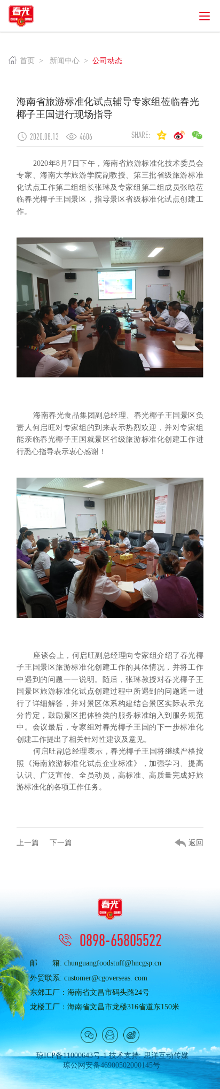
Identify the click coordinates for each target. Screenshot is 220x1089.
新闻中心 (65, 61)
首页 (27, 61)
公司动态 (107, 61)
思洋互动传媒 (166, 1056)
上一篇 (28, 843)
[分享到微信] (89, 1035)
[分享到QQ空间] (161, 134)
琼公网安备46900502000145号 (111, 1065)
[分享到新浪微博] (179, 134)
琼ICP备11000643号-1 (71, 1056)
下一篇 (61, 843)
